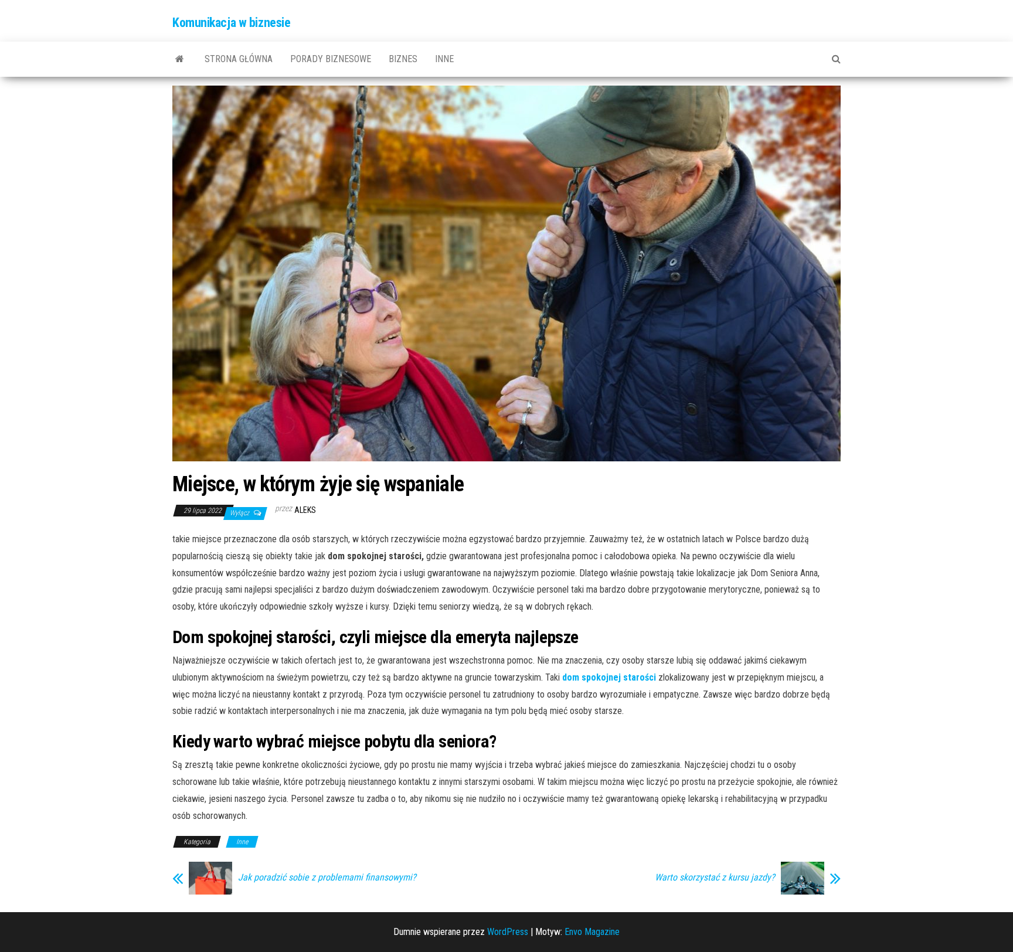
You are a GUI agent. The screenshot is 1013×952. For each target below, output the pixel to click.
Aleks (305, 510)
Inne (444, 58)
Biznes (403, 58)
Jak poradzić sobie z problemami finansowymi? (327, 877)
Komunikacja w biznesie (231, 22)
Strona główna (239, 58)
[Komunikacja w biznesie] (180, 59)
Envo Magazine (592, 931)
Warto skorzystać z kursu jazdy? (715, 877)
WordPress (507, 931)
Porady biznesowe (330, 58)
